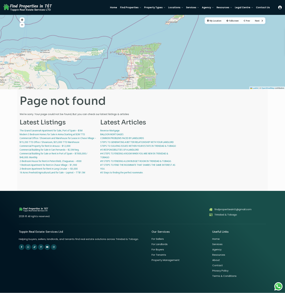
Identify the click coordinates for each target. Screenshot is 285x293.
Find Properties (129, 7)
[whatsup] (28, 247)
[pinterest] (41, 247)
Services (191, 7)
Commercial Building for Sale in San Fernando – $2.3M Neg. (49, 149)
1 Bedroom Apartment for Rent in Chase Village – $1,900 (48, 164)
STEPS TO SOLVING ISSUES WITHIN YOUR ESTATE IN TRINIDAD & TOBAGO (138, 145)
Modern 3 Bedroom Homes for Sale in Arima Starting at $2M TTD (52, 134)
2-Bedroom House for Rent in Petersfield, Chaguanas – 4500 (50, 161)
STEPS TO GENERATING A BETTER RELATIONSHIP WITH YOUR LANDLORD (137, 142)
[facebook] (21, 247)
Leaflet (255, 88)
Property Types (153, 7)
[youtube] (47, 247)
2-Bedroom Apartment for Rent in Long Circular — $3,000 (49, 168)
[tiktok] (34, 247)
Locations (174, 7)
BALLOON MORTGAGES (112, 134)
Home (113, 7)
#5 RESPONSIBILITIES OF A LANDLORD (119, 149)
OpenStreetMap (267, 88)
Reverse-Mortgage (110, 130)
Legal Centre (242, 7)
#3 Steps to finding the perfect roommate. (121, 172)
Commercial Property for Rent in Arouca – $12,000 (45, 145)
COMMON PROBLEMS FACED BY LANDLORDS (122, 138)
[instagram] (54, 247)
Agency (206, 7)
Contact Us (263, 7)
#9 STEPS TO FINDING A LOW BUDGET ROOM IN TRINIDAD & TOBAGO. (135, 161)
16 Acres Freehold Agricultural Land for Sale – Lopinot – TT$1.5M (52, 172)
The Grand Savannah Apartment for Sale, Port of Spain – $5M (51, 130)
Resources (223, 7)
